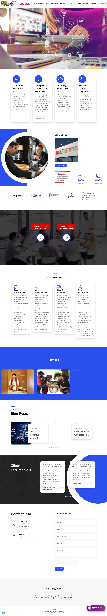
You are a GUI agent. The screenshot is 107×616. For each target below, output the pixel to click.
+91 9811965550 (24, 526)
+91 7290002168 (24, 524)
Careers (85, 4)
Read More (61, 165)
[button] (49, 447)
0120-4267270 (24, 529)
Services (41, 4)
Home (35, 4)
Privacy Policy (53, 609)
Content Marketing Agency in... (36, 435)
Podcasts (77, 4)
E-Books (69, 4)
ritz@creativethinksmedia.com (28, 537)
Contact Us (102, 4)
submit (59, 569)
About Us (93, 4)
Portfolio (54, 4)
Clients (62, 4)
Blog (47, 4)
